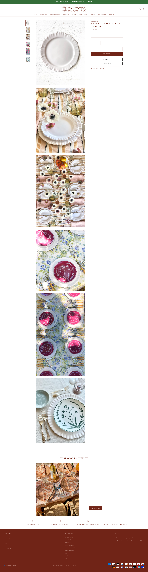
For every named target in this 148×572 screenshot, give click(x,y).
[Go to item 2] (27, 30)
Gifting (93, 14)
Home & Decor (83, 14)
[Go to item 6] (27, 59)
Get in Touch (68, 540)
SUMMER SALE (61, 2)
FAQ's (66, 553)
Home (35, 14)
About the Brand (69, 537)
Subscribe (9, 548)
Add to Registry (106, 59)
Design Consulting (69, 545)
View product (95, 508)
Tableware (66, 14)
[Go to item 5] (27, 51)
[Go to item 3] (27, 37)
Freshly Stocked (55, 14)
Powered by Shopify (70, 565)
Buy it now (106, 53)
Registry (111, 14)
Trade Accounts (68, 542)
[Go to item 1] (27, 23)
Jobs (66, 558)
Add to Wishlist (107, 63)
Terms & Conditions (70, 550)
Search (66, 556)
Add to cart (106, 49)
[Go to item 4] (27, 44)
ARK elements (94, 21)
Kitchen (74, 14)
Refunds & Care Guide (70, 548)
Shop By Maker (102, 14)
